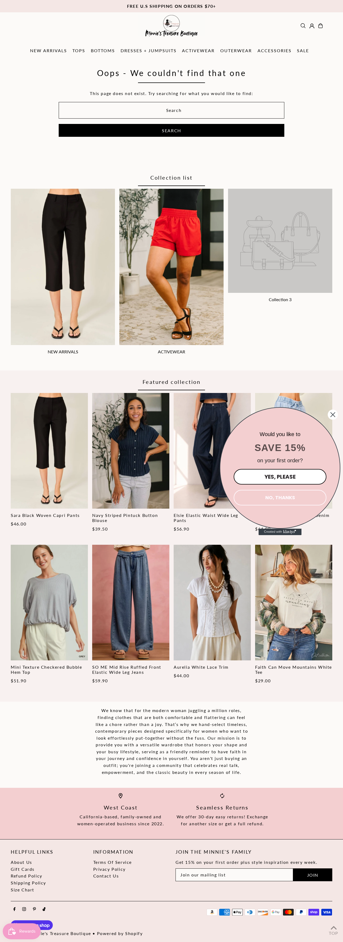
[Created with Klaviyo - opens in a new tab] (280, 532)
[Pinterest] (34, 909)
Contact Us (106, 875)
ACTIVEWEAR (171, 351)
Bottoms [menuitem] (103, 50)
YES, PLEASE (280, 477)
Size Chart (22, 889)
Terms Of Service (112, 862)
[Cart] (320, 25)
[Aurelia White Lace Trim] (212, 602)
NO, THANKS (280, 497)
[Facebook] (14, 909)
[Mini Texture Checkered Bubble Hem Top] (49, 602)
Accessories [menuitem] (275, 50)
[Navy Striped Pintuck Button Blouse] (130, 451)
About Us (21, 862)
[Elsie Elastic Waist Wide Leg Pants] (212, 451)
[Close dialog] (332, 414)
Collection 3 (280, 299)
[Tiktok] (44, 909)
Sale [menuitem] (303, 50)
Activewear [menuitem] (198, 50)
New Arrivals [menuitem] (48, 50)
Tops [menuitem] (78, 50)
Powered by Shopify (120, 933)
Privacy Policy (109, 869)
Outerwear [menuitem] (236, 50)
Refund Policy (26, 875)
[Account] (312, 26)
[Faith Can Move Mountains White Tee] (293, 602)
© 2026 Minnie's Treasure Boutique (51, 933)
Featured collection (172, 382)
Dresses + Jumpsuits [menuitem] (149, 50)
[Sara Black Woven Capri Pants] (49, 451)
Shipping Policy (28, 882)
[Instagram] (24, 909)
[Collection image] (280, 241)
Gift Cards (23, 869)
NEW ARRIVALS (63, 351)
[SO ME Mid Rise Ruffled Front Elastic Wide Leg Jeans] (130, 602)
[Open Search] (303, 25)
